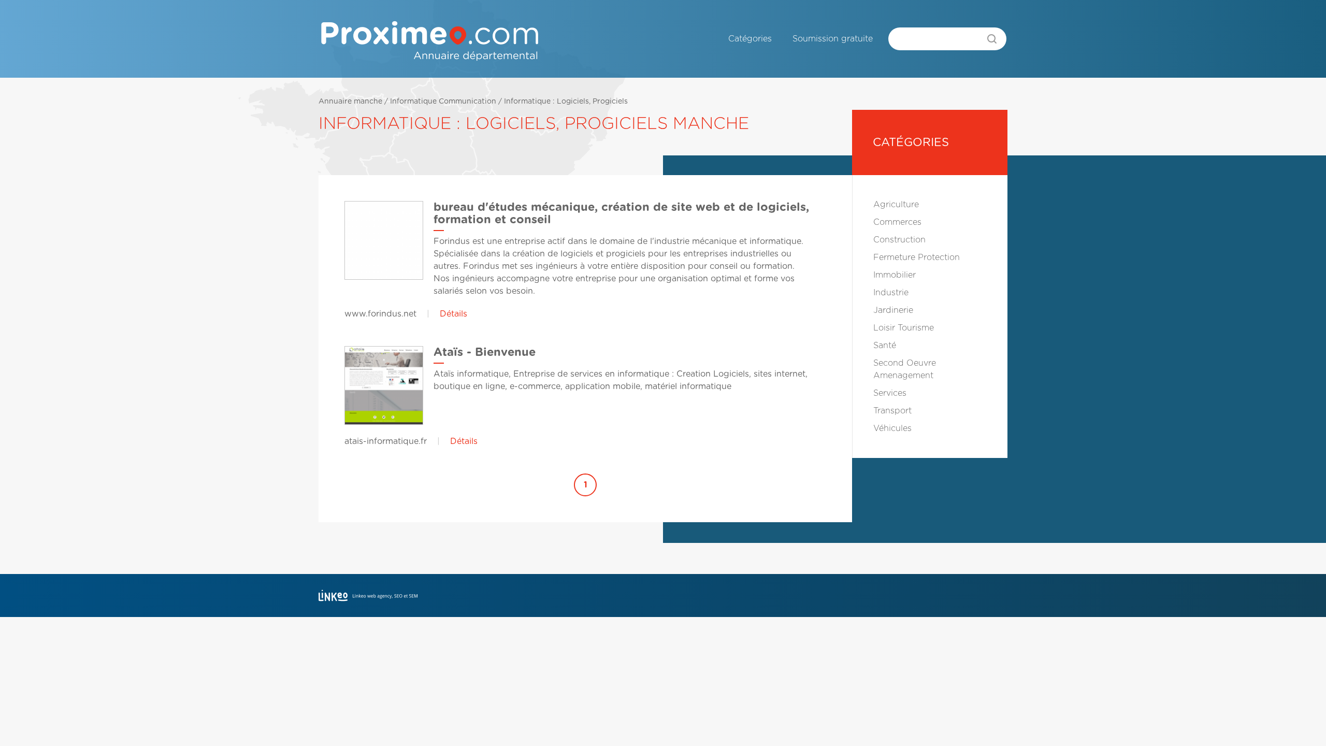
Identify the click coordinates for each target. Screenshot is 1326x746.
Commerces (897, 222)
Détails (453, 314)
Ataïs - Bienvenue (485, 352)
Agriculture (896, 204)
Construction (899, 240)
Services (889, 393)
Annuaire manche (350, 101)
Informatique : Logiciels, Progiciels (566, 101)
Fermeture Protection (916, 257)
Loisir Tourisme (903, 328)
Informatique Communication (443, 101)
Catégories (750, 39)
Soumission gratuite (832, 39)
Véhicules (892, 428)
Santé (884, 345)
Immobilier (894, 275)
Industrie (891, 293)
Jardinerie (893, 310)
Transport (892, 411)
